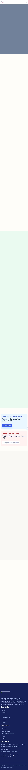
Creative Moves (9, 767)
